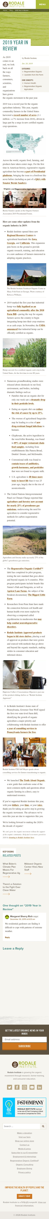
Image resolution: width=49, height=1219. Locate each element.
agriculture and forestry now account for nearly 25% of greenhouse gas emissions (25, 505)
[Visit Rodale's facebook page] (17, 1087)
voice (39, 805)
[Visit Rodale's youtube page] (32, 1087)
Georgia (11, 243)
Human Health (30, 83)
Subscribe (24, 1046)
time (27, 805)
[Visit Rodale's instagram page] (24, 1087)
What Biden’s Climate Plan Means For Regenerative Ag (11, 868)
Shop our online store (24, 1141)
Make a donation (24, 1133)
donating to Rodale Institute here (21, 837)
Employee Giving (24, 1168)
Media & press (24, 1149)
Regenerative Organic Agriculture (33, 87)
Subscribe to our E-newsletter (24, 1153)
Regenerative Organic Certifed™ (27, 568)
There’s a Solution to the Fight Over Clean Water (12, 887)
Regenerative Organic (33, 72)
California (25, 243)
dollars (15, 805)
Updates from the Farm (33, 75)
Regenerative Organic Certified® (24, 1160)
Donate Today (24, 1196)
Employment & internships (24, 1156)
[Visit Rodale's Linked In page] (39, 1087)
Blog (11, 10)
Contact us (24, 1145)
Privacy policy (24, 1172)
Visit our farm (25, 1137)
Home (5, 10)
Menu (42, 4)
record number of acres (25, 115)
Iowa (34, 239)
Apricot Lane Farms (17, 591)
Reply (7, 937)
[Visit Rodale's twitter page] (9, 1087)
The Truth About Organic (32, 780)
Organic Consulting (24, 1164)
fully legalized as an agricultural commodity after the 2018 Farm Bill (25, 310)
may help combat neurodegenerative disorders (24, 622)
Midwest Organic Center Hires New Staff (33, 866)
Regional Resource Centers (20, 235)
